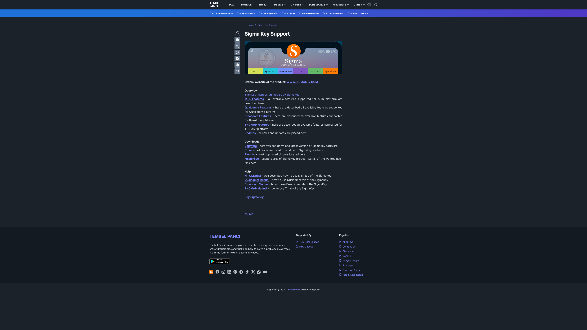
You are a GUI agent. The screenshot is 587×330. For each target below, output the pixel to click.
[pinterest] (237, 65)
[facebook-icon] (217, 272)
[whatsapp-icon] (259, 272)
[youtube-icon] (265, 272)
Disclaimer (348, 251)
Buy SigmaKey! (255, 197)
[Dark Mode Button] (369, 4)
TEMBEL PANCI (224, 236)
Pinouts (250, 154)
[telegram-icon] (241, 272)
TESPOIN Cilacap (309, 241)
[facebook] (237, 40)
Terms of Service (352, 270)
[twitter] (237, 46)
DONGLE (246, 4)
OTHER (358, 4)
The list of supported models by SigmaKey (272, 94)
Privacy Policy (350, 260)
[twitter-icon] (253, 272)
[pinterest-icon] (235, 272)
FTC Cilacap (306, 246)
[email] (237, 71)
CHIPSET (296, 4)
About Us (347, 241)
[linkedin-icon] (229, 272)
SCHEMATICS (317, 4)
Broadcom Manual (256, 184)
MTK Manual (253, 175)
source (249, 214)
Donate (346, 255)
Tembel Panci (215, 4)
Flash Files (252, 158)
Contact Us (349, 246)
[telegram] (237, 58)
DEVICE (278, 4)
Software (251, 145)
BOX (231, 4)
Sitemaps (347, 265)
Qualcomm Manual (257, 180)
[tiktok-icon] (247, 272)
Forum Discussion (352, 274)
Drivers (249, 150)
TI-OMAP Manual (256, 188)
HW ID (263, 4)
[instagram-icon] (223, 272)
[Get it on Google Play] (219, 263)
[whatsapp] (237, 52)
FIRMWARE (339, 4)
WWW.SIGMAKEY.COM (302, 82)
